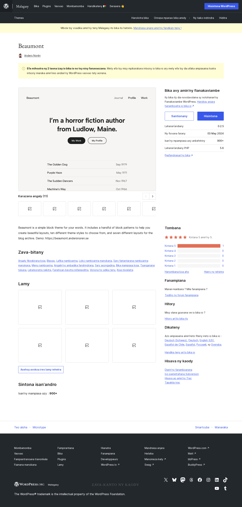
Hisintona (210, 116)
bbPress (194, 459)
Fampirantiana (66, 447)
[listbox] (87, 326)
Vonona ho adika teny (103, 269)
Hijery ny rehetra (214, 271)
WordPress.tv (110, 464)
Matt (192, 453)
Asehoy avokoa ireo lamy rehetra (41, 369)
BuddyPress (196, 464)
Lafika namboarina (67, 260)
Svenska (216, 344)
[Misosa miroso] (152, 196)
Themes (19, 17)
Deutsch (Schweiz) (176, 340)
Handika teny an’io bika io (180, 352)
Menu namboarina (42, 265)
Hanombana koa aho (177, 271)
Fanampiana (108, 453)
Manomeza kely (155, 459)
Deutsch (193, 340)
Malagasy (53, 484)
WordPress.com (198, 447)
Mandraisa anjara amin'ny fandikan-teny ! (157, 27)
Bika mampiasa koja (127, 265)
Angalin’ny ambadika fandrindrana (74, 265)
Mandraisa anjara (154, 447)
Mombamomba (22, 447)
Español (190, 344)
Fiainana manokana (25, 464)
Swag (149, 464)
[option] (40, 307)
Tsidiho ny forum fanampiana (181, 295)
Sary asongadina (105, 265)
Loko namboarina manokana (95, 260)
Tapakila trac (172, 382)
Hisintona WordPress (221, 6)
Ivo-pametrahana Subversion (182, 373)
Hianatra (106, 447)
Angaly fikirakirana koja (31, 260)
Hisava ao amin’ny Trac (178, 378)
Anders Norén (32, 55)
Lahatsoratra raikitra (39, 269)
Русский (201, 344)
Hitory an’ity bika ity (176, 318)
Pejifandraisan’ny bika (177, 155)
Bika (60, 453)
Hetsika (149, 453)
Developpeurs (109, 459)
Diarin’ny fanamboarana (178, 369)
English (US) (207, 340)
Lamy (61, 464)
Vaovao (18, 453)
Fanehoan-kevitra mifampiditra (70, 269)
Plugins (62, 459)
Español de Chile (174, 344)
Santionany (179, 116)
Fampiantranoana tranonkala (30, 459)
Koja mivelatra (125, 269)
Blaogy (51, 260)
